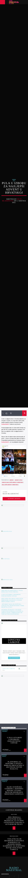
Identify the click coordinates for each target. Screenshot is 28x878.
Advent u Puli (18, 540)
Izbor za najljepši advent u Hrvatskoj (12, 542)
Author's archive (14, 558)
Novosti (4, 816)
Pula (14, 208)
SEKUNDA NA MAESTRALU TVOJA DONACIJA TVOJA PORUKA (12, 651)
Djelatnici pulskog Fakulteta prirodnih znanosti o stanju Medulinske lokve (12, 660)
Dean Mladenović (12, 227)
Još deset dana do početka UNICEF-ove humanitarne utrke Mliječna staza (12, 666)
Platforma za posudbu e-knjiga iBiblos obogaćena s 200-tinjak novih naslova (14, 825)
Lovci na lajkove (8, 728)
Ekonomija (4, 791)
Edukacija (4, 841)
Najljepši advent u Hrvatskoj (10, 544)
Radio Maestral (5, 809)
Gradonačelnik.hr (5, 484)
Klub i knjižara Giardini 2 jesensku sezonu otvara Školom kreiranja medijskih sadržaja (14, 850)
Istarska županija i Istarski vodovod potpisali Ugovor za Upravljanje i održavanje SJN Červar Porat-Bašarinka (12, 672)
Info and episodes (14, 717)
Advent (12, 540)
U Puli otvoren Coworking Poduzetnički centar (11, 655)
